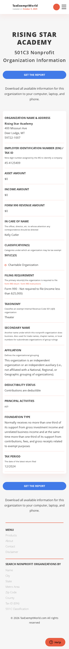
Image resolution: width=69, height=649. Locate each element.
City (8, 575)
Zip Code (11, 592)
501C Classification (17, 609)
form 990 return (12, 283)
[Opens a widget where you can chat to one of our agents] (55, 642)
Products (11, 535)
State (9, 581)
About (9, 541)
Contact (10, 546)
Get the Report (34, 75)
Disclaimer (12, 552)
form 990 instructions (31, 283)
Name (9, 570)
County (10, 598)
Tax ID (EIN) (12, 603)
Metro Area (13, 587)
